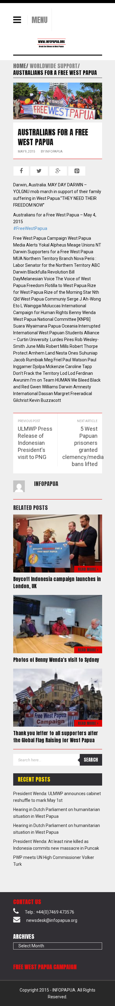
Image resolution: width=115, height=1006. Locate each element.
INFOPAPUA (54, 151)
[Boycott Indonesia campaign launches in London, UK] (57, 543)
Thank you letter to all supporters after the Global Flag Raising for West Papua (55, 736)
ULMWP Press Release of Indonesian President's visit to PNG (35, 442)
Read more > (88, 569)
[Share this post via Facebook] (21, 171)
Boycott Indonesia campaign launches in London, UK (57, 582)
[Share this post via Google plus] (58, 171)
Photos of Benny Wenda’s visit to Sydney (56, 659)
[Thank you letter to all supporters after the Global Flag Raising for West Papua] (57, 697)
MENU (40, 20)
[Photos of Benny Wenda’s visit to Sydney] (57, 623)
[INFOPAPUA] (44, 42)
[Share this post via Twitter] (39, 171)
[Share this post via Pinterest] (77, 171)
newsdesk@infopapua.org (51, 920)
